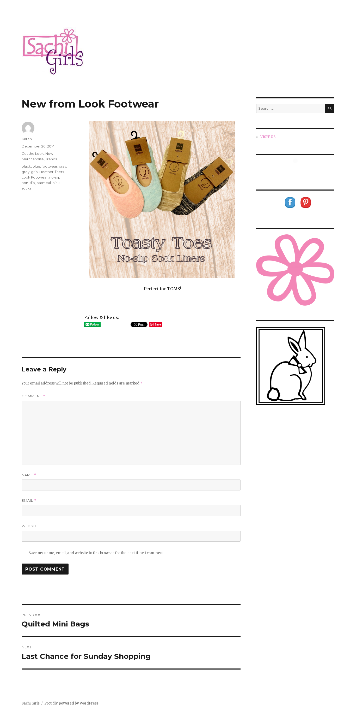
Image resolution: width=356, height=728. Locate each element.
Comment (33, 396)
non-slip (28, 183)
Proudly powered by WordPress (71, 703)
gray (62, 166)
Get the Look (33, 153)
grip (34, 172)
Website (30, 526)
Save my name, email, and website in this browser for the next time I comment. (96, 553)
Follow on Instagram (298, 170)
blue (36, 166)
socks (26, 188)
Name (29, 475)
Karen (27, 139)
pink (56, 183)
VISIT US (267, 137)
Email (29, 500)
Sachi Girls (31, 703)
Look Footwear (35, 177)
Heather (46, 172)
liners (59, 172)
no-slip (54, 177)
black (26, 166)
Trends (51, 159)
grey (25, 172)
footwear (49, 166)
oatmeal (43, 183)
